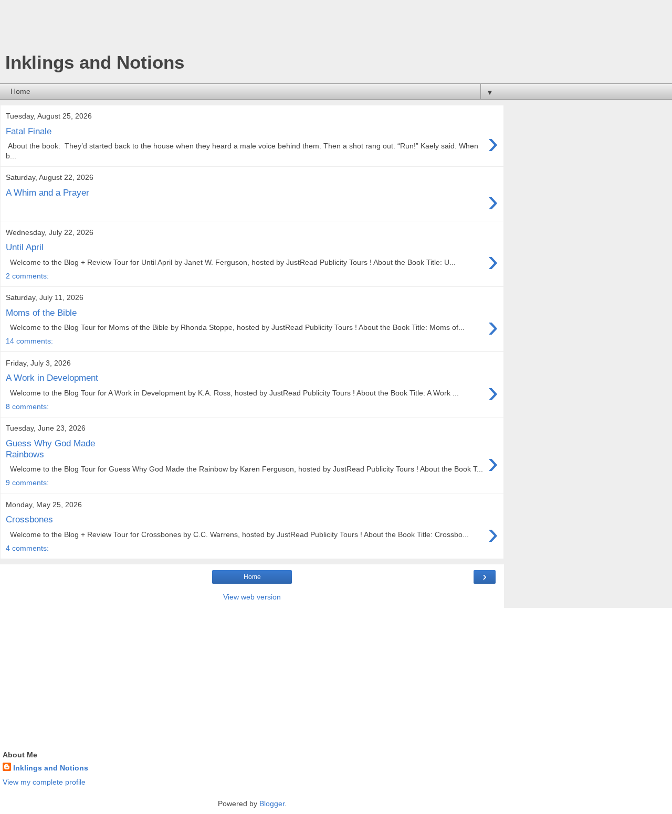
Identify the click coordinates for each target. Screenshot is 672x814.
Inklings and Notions (50, 768)
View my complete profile (44, 782)
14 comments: (29, 341)
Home (252, 577)
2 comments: (27, 276)
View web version (252, 597)
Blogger (272, 803)
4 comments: (27, 548)
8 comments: (27, 406)
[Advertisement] (252, 29)
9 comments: (27, 482)
